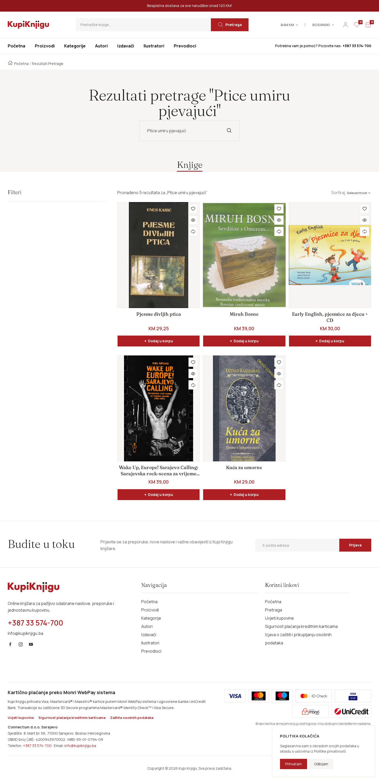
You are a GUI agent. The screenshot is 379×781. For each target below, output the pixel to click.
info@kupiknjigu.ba (80, 745)
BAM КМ (287, 24)
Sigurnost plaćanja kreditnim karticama (301, 626)
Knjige (189, 164)
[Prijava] (345, 25)
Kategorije (151, 618)
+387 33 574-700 (37, 745)
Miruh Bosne (244, 314)
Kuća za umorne (244, 467)
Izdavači (148, 634)
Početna (21, 63)
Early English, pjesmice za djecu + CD (330, 317)
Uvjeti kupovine (279, 618)
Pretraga (273, 610)
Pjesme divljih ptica (158, 314)
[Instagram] (20, 644)
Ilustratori (150, 643)
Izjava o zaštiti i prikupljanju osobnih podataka (298, 639)
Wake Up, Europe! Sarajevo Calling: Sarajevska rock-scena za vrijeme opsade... (158, 470)
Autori (147, 626)
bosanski (321, 24)
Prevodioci (151, 651)
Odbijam (321, 763)
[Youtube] (31, 644)
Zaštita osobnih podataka (131, 717)
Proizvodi (150, 610)
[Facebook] (10, 644)
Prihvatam (293, 763)
